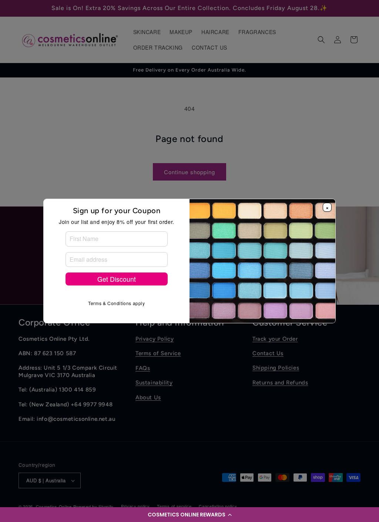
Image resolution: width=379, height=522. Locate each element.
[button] (189, 514)
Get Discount (116, 279)
